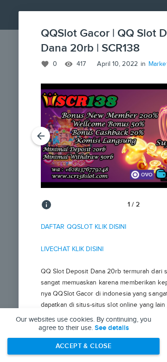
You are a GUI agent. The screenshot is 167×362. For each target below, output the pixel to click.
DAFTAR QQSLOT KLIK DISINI (84, 227)
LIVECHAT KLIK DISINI (72, 249)
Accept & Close (84, 346)
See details (112, 328)
